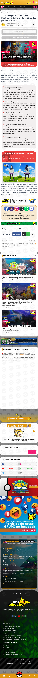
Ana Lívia (7, 568)
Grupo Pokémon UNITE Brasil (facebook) (15, 639)
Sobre (11, 660)
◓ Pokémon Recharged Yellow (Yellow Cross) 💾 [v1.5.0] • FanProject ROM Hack (10, 558)
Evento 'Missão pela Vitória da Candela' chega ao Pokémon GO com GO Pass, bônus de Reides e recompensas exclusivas (17, 304)
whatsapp (29, 468)
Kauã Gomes (8, 548)
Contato (17, 660)
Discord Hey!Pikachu (10, 630)
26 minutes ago (22, 551)
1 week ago (21, 581)
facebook (11, 464)
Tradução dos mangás (10, 652)
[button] (36, 2)
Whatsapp (28, 234)
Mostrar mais (32, 255)
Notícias (18, 12)
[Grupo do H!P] (11, 209)
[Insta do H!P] (16, 209)
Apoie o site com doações (11, 633)
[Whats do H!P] (26, 209)
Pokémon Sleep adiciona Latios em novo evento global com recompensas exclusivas (18, 330)
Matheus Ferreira (10, 561)
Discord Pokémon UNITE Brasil (13, 635)
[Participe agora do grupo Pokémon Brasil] (19, 506)
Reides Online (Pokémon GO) (12, 626)
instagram (29, 464)
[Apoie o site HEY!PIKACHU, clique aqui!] (19, 342)
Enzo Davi (8, 584)
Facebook (17, 234)
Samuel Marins (9, 554)
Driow (6, 576)
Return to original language (20, 38)
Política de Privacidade (27, 660)
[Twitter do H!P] (21, 209)
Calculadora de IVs (9, 628)
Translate (24, 34)
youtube (11, 468)
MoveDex (7, 647)
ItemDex (7, 650)
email (29, 473)
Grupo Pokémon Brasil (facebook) (13, 637)
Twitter (24, 234)
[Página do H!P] (6, 209)
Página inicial (4, 12)
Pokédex (7, 645)
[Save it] (29, 24)
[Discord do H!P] (31, 209)
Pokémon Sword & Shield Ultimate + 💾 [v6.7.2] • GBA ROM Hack (10, 566)
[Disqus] (19, 386)
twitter (11, 473)
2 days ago (21, 558)
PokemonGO (12, 12)
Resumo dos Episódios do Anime (13, 654)
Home (6, 660)
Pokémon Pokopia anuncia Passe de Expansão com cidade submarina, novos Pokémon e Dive (17, 278)
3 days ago (21, 566)
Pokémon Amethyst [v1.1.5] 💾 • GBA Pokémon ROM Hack (10, 551)
